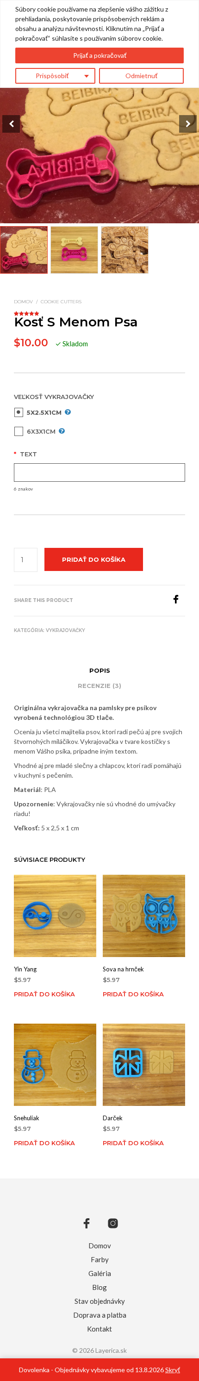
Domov (23, 302)
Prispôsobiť (52, 76)
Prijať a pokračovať (99, 55)
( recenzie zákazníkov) (99, 312)
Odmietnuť (141, 76)
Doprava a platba (99, 1315)
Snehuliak (26, 1117)
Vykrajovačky (65, 630)
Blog (99, 1287)
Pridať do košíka (44, 994)
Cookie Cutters (61, 302)
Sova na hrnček (123, 969)
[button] (188, 124)
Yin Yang (25, 969)
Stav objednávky (100, 1301)
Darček (113, 1117)
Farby (100, 1259)
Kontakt (99, 1329)
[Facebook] (178, 600)
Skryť (172, 1370)
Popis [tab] (99, 670)
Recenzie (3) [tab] (99, 685)
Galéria (99, 1273)
